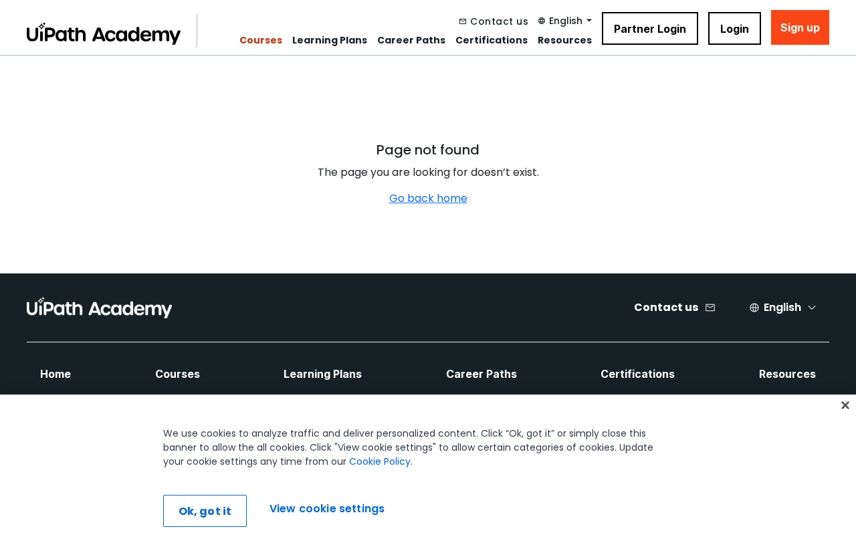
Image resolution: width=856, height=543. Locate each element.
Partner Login (650, 28)
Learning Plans (329, 40)
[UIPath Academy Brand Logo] (99, 307)
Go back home (428, 198)
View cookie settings (327, 509)
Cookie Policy (380, 461)
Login (734, 28)
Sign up (800, 27)
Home (55, 374)
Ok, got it (205, 511)
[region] (428, 469)
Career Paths (411, 40)
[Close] (845, 405)
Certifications (491, 40)
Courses (260, 40)
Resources (565, 40)
